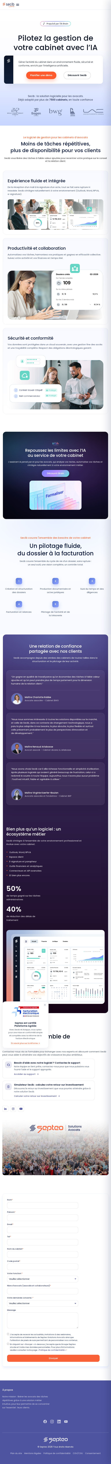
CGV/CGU (78, 1453)
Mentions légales (32, 1453)
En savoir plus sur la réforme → (25, 1043)
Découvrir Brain (55, 473)
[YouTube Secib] (21, 1109)
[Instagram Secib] (13, 1109)
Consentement (93, 1453)
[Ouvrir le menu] (17, 5)
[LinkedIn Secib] (5, 1109)
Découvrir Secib (77, 75)
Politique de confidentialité (57, 1453)
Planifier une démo (41, 75)
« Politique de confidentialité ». (52, 1350)
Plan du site (16, 1453)
